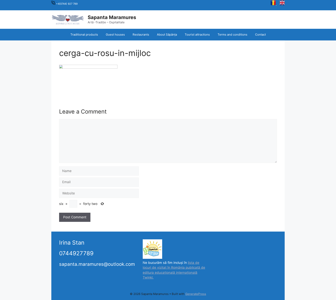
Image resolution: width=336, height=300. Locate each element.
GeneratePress (195, 294)
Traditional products (84, 34)
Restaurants (141, 34)
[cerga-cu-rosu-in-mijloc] (88, 67)
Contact (260, 34)
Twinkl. (148, 277)
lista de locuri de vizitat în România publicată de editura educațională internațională (174, 268)
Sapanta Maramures (112, 17)
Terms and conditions (232, 34)
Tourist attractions (197, 34)
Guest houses (115, 34)
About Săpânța (167, 34)
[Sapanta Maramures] (67, 19)
